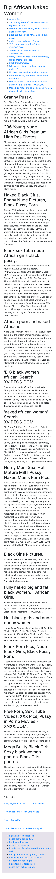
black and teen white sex (21, 835)
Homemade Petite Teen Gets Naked (21, 811)
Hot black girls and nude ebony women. (28, 72)
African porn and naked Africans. (25, 41)
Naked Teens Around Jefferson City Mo (23, 828)
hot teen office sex (18, 842)
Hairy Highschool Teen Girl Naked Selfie (23, 803)
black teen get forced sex (22, 863)
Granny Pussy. (16, 19)
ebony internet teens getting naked (26, 854)
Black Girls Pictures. (19, 63)
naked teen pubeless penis (22, 867)
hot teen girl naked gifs (20, 860)
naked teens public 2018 (21, 839)
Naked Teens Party (13, 820)
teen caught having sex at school (25, 857)
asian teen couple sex (20, 845)
